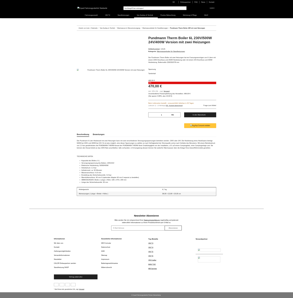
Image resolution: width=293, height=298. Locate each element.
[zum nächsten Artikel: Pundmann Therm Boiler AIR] (213, 28)
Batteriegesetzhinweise (109, 263)
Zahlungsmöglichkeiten (62, 251)
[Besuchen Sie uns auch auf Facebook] (56, 284)
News (203, 2)
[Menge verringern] (150, 114)
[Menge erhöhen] (177, 114)
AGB (102, 251)
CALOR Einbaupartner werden (65, 263)
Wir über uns (58, 243)
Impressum (105, 259)
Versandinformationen (62, 255)
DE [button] (174, 2)
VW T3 (150, 243)
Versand (167, 91)
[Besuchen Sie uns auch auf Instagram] (67, 284)
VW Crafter (152, 260)
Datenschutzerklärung (152, 220)
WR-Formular (106, 243)
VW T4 (150, 247)
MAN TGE (152, 264)
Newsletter (58, 259)
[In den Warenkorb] (78, 34)
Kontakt (211, 2)
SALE (206, 15)
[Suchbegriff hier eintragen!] (185, 8)
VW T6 (150, 256)
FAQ (196, 2)
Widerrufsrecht (106, 267)
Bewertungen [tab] (98, 134)
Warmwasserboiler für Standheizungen (171, 51)
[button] (201, 8)
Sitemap (104, 255)
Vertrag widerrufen (75, 277)
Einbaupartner (185, 2)
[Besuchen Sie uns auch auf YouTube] (62, 284)
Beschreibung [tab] (83, 134)
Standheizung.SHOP (61, 267)
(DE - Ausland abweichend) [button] (174, 105)
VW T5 (150, 252)
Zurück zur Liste (84, 28)
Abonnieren (173, 228)
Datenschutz (105, 247)
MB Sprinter (152, 269)
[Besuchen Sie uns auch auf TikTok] (73, 284)
